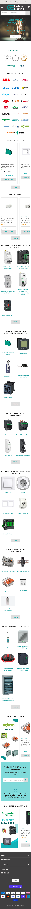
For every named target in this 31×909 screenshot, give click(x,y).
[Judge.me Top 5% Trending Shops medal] (15, 58)
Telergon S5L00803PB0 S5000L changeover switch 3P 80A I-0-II (7, 220)
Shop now (15, 37)
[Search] (27, 13)
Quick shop (9, 175)
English (15, 880)
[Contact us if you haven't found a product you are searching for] (15, 794)
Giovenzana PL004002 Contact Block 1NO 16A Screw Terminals (8, 166)
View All (15, 187)
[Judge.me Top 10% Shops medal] (23, 58)
